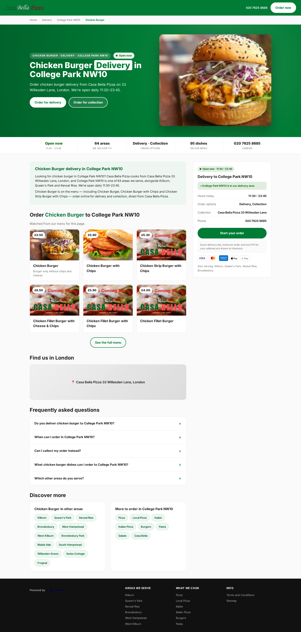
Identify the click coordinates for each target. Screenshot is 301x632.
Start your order (232, 233)
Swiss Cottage (75, 553)
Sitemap (231, 600)
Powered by (37, 590)
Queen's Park (62, 517)
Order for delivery (48, 102)
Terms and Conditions (240, 595)
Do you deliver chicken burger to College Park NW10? (74, 423)
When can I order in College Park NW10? (64, 437)
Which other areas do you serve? (59, 478)
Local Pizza (140, 517)
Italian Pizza (125, 526)
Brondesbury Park (72, 535)
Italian (158, 517)
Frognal (42, 563)
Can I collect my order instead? (57, 451)
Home (33, 19)
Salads (122, 535)
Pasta (162, 526)
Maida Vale (44, 544)
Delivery (47, 19)
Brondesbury (45, 526)
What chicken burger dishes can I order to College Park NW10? (81, 465)
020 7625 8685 (257, 7)
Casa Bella (140, 535)
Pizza (121, 517)
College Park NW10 (68, 19)
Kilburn (41, 517)
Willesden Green (48, 553)
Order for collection (88, 102)
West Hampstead (73, 526)
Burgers (146, 526)
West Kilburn (45, 535)
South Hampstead (70, 544)
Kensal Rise (86, 517)
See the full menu (108, 342)
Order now (283, 8)
